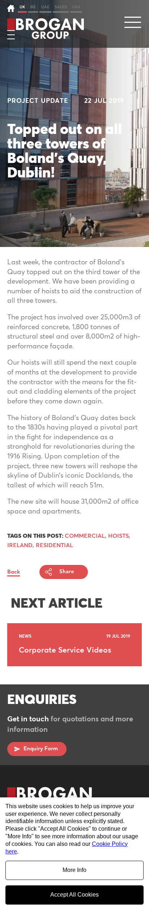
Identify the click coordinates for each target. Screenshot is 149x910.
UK (22, 7)
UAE (45, 7)
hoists (118, 536)
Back (13, 572)
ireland (20, 545)
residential (54, 545)
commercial (85, 536)
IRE (33, 7)
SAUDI (61, 7)
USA (76, 7)
